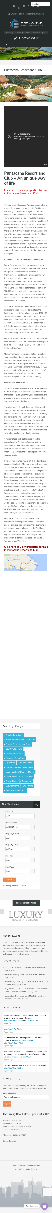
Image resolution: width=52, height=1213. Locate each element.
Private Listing (12, 781)
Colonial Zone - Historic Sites (18, 744)
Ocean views (11, 777)
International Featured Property (19, 767)
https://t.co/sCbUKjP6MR (13, 1043)
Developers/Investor (14, 753)
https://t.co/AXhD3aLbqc (13, 1020)
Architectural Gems (14, 735)
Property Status (12, 834)
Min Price (9, 856)
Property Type (11, 845)
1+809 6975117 (29, 38)
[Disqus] (26, 617)
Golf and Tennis (25, 763)
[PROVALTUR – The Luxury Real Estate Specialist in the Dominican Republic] (26, 24)
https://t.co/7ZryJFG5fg (13, 1029)
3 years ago (8, 1023)
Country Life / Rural (14, 749)
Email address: (9, 1093)
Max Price (9, 867)
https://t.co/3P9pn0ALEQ (21, 1056)
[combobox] (20, 827)
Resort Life (26, 781)
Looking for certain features (15, 886)
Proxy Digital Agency (29, 1169)
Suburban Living (12, 786)
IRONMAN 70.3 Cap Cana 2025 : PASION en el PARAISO (25, 975)
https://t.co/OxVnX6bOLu (13, 1068)
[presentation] (2, 911)
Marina (31, 772)
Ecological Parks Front (15, 758)
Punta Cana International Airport (22, 307)
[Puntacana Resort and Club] (26, 89)
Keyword (9, 812)
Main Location (11, 823)
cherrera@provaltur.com (33, 14)
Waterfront (28, 786)
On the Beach (27, 777)
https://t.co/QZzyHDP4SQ (14, 1051)
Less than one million (15, 772)
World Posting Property (15, 790)
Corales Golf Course (20, 464)
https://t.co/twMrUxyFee (23, 1040)
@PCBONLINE (32, 1020)
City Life (31, 740)
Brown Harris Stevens (15, 740)
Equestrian (10, 763)
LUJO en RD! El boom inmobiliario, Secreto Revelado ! (25, 967)
